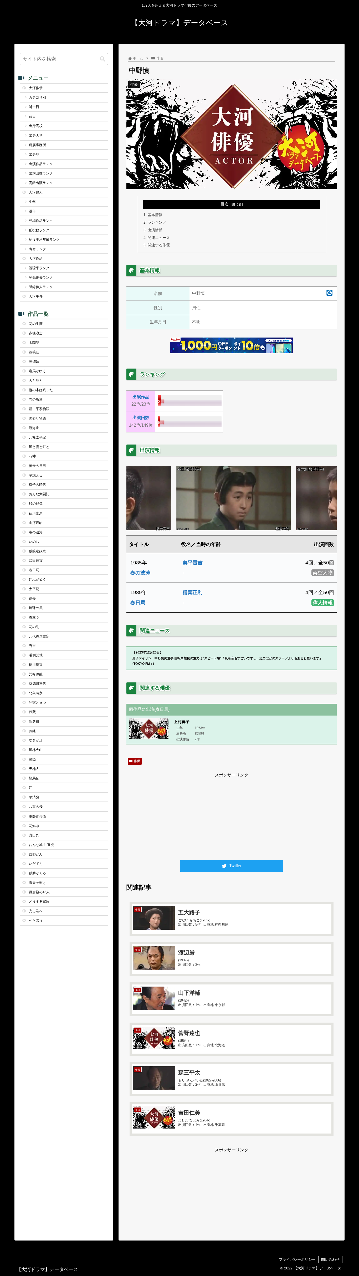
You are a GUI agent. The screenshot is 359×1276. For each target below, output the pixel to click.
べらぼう (36, 920)
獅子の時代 (37, 485)
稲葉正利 (193, 592)
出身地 (34, 154)
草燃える (36, 475)
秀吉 (32, 646)
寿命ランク (37, 249)
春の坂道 (36, 399)
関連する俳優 (159, 245)
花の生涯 (36, 324)
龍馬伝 (34, 778)
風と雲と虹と (39, 447)
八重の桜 (36, 807)
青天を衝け (37, 883)
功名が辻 (36, 740)
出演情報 (155, 230)
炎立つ (34, 617)
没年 (32, 211)
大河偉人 (36, 192)
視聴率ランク (39, 268)
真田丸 (34, 835)
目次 (224, 204)
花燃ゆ (34, 826)
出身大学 (36, 135)
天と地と (36, 380)
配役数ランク (39, 230)
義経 (32, 731)
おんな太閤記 (39, 494)
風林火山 (36, 750)
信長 (32, 598)
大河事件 (36, 296)
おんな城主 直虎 (41, 845)
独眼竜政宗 (37, 551)
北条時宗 (36, 693)
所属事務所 (37, 145)
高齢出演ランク (41, 183)
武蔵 (32, 712)
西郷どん (36, 854)
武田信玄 (36, 561)
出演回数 (140, 417)
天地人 (34, 769)
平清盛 (34, 797)
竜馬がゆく (37, 371)
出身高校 (36, 126)
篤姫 (32, 759)
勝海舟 (34, 428)
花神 (32, 456)
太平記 (34, 589)
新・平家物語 (39, 409)
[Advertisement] (231, 816)
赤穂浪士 (36, 333)
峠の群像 (36, 504)
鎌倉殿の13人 (39, 892)
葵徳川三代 (37, 684)
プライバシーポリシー (297, 1259)
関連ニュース (159, 238)
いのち (34, 542)
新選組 (34, 721)
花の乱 (34, 627)
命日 (32, 116)
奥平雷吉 (193, 562)
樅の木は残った (41, 390)
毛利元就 (36, 655)
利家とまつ (37, 703)
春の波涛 (140, 572)
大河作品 (36, 259)
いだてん (36, 864)
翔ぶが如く (37, 579)
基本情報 (155, 215)
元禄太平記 (37, 437)
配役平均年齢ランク (44, 240)
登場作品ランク (41, 221)
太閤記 (34, 343)
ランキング (157, 222)
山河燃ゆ (36, 523)
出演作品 (140, 397)
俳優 (137, 761)
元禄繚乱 (36, 674)
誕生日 (34, 107)
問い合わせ (330, 1259)
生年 (32, 202)
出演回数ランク (41, 173)
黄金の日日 (37, 466)
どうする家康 (39, 902)
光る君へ (36, 911)
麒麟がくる (37, 873)
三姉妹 (34, 362)
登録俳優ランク (41, 277)
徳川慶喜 (36, 665)
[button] (102, 59)
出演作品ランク (41, 164)
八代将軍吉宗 (39, 636)
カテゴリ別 (37, 97)
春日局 (137, 602)
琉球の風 (36, 608)
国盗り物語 (37, 418)
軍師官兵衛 (37, 816)
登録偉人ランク (41, 287)
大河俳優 (36, 88)
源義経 (34, 352)
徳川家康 (36, 513)
